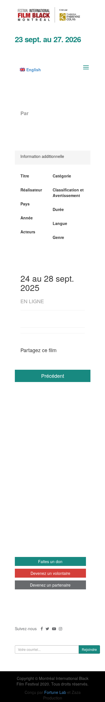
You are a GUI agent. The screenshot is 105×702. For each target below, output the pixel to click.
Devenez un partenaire (50, 585)
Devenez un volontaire (50, 573)
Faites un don (50, 561)
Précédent (52, 375)
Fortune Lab (55, 692)
